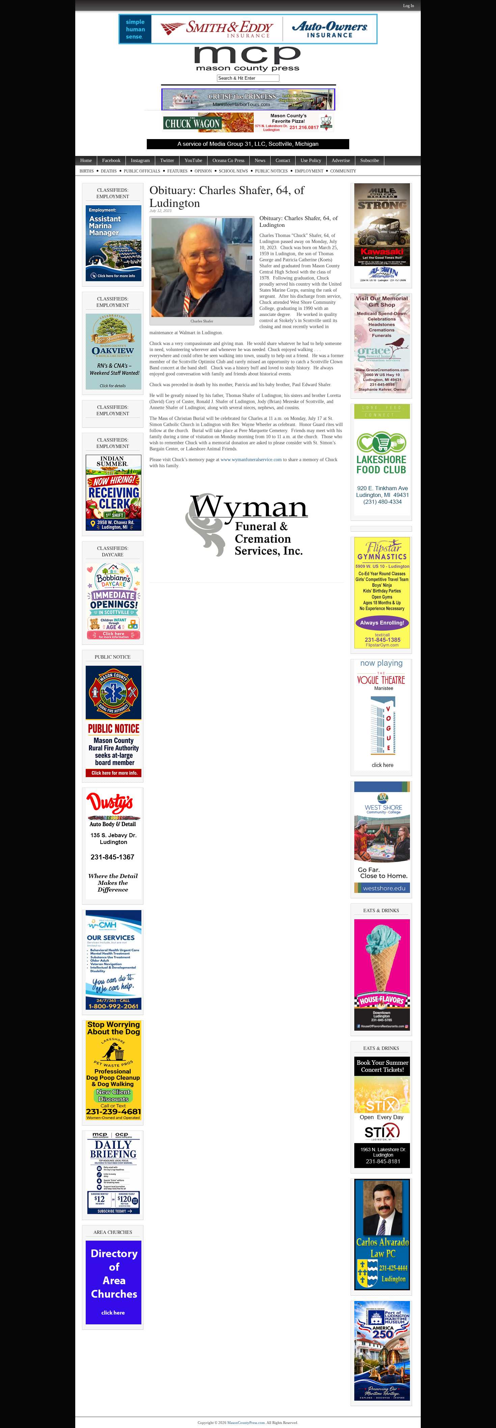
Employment (309, 171)
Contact (283, 160)
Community (343, 171)
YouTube (193, 160)
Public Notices (271, 171)
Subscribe (369, 160)
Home (86, 160)
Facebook (111, 160)
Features (177, 171)
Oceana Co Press (228, 160)
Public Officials (142, 171)
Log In (408, 5)
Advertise (341, 160)
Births (87, 171)
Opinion (203, 171)
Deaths (109, 171)
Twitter (167, 160)
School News (233, 171)
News (260, 160)
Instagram (140, 160)
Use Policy (311, 160)
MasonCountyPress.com (246, 1423)
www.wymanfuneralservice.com (251, 459)
